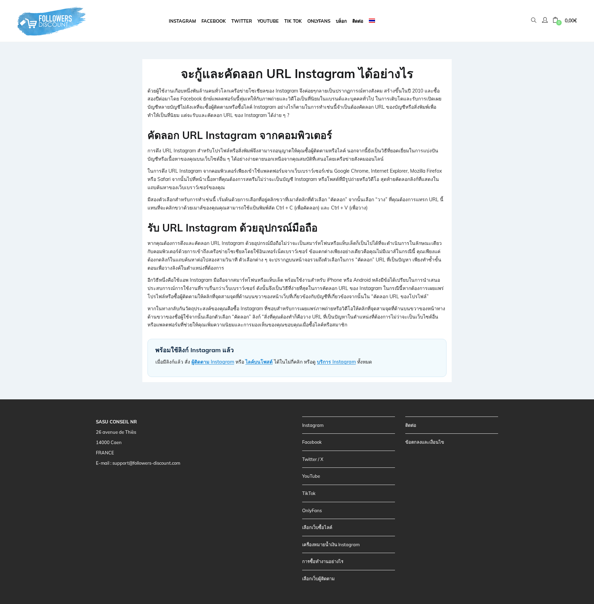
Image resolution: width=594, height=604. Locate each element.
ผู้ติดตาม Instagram (212, 362)
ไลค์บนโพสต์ (259, 362)
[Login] (545, 21)
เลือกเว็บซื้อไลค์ (317, 527)
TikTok (309, 493)
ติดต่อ (357, 21)
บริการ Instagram (336, 362)
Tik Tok (293, 21)
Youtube (268, 21)
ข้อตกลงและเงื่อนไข (424, 442)
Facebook (213, 21)
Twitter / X (312, 459)
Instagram (182, 21)
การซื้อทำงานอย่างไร (322, 561)
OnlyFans (312, 510)
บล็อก (341, 21)
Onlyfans (318, 21)
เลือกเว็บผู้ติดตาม (318, 578)
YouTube (311, 476)
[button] (565, 21)
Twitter (241, 21)
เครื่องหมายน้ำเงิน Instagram (331, 544)
